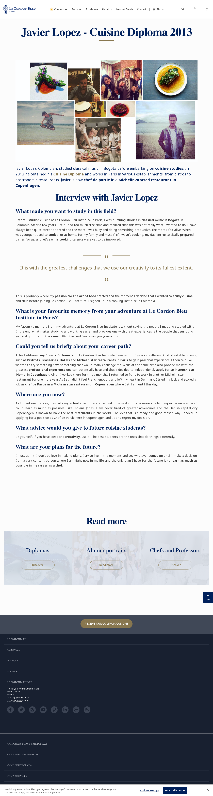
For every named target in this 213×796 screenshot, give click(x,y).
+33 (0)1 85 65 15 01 (19, 701)
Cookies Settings (149, 790)
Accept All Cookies (175, 790)
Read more (106, 565)
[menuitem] (183, 9)
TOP (207, 599)
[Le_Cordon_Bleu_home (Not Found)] (19, 9)
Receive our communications (106, 623)
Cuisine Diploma (68, 173)
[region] (106, 790)
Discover (37, 565)
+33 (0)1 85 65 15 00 (19, 697)
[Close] (207, 789)
